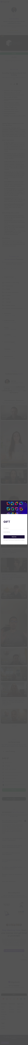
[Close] (25, 502)
